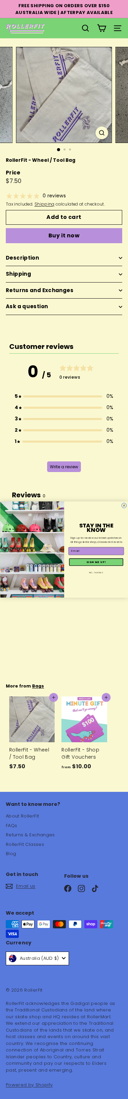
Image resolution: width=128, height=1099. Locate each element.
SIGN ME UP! (96, 562)
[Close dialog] (124, 505)
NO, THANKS (96, 572)
